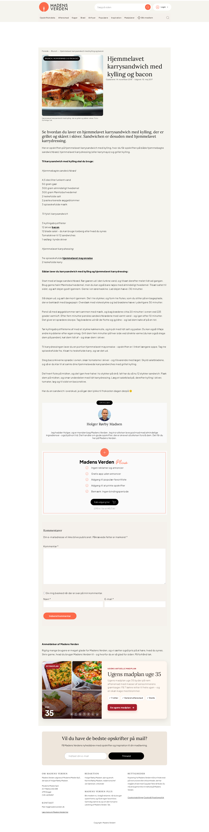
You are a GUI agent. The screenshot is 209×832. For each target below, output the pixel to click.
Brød (83, 18)
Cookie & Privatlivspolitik (154, 797)
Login (163, 7)
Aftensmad (63, 18)
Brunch (54, 51)
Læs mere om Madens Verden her (55, 812)
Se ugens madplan (122, 707)
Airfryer (92, 18)
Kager (75, 18)
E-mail (109, 599)
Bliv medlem (147, 18)
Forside (45, 51)
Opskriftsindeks (47, 18)
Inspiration (116, 18)
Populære (103, 18)
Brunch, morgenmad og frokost (61, 58)
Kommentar (51, 546)
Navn (47, 599)
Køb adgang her (102, 502)
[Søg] (168, 18)
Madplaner (129, 18)
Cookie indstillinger (135, 797)
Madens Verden (53, 7)
